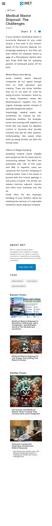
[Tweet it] (35, 31)
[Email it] (39, 31)
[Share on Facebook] (30, 31)
